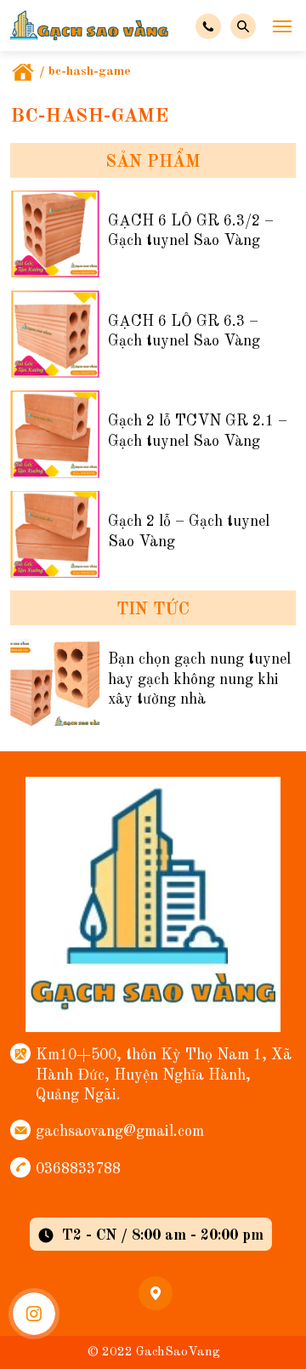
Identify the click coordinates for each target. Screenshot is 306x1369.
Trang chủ (23, 72)
